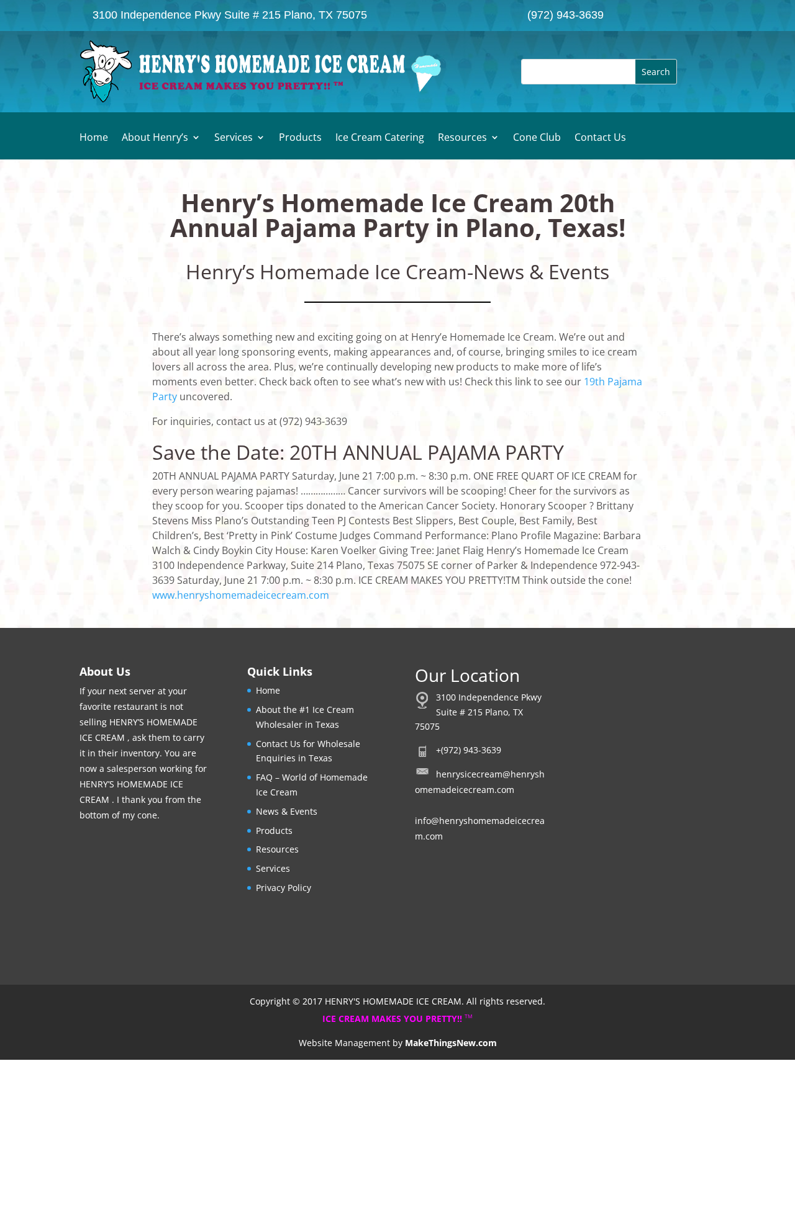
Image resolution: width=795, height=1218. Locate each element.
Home (94, 138)
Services (233, 138)
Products (300, 138)
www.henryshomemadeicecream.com (240, 595)
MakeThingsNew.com (451, 1043)
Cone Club (537, 138)
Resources (462, 138)
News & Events (286, 811)
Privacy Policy (283, 887)
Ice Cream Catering (379, 138)
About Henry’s (155, 138)
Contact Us (600, 138)
